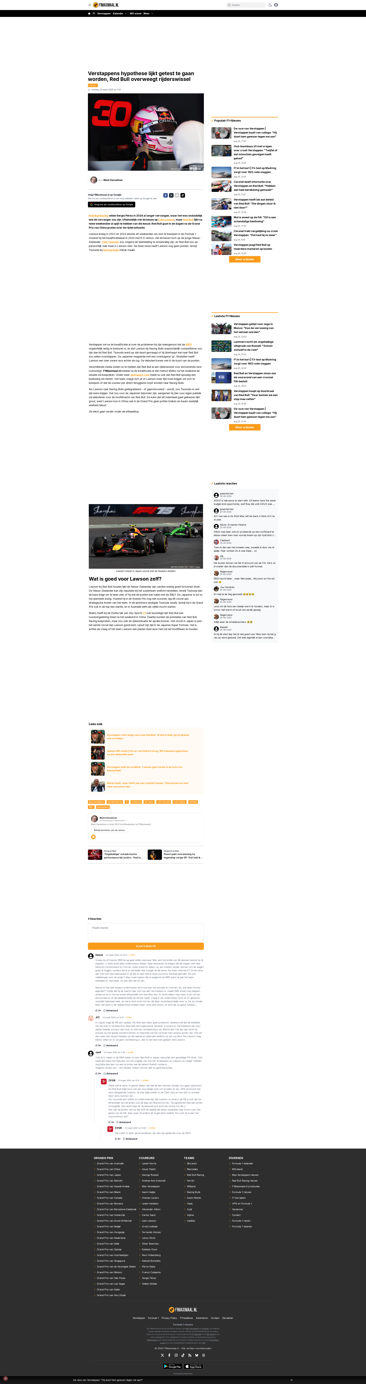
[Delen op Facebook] (165, 195)
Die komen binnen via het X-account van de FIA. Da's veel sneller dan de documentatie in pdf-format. (244, 565)
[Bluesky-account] (196, 1355)
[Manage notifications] (5, 1378)
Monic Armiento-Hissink (233, 525)
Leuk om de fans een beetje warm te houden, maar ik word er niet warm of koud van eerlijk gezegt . (244, 608)
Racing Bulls (111, 249)
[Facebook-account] (169, 1355)
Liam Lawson (166, 219)
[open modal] (276, 5)
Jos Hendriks (227, 587)
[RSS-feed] (190, 1355)
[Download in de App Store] (193, 1366)
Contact (215, 1318)
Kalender (118, 13)
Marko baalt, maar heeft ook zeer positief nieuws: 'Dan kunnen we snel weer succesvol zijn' (147, 785)
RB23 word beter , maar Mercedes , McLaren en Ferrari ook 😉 (244, 580)
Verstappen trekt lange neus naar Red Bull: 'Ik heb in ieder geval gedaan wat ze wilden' (148, 737)
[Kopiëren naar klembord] (182, 195)
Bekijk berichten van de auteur (109, 830)
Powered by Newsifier (183, 1374)
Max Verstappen (96, 802)
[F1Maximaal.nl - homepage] (106, 5)
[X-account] (162, 1355)
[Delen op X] (171, 195)
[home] (89, 13)
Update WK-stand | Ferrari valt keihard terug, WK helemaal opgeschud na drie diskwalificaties (147, 753)
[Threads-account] (203, 1355)
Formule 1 (93, 85)
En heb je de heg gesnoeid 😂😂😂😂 (234, 594)
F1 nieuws (136, 802)
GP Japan (149, 802)
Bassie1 (224, 627)
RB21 (189, 344)
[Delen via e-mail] (177, 195)
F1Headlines (186, 1318)
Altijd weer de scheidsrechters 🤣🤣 (233, 622)
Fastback (225, 540)
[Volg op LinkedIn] (93, 837)
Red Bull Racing (99, 215)
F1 (94, 13)
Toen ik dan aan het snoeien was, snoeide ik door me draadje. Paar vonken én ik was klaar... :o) (244, 549)
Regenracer (226, 571)
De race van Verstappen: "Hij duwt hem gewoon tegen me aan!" (108, 1380)
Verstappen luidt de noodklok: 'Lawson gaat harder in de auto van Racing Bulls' (144, 769)
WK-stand (135, 13)
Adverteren (202, 1318)
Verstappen (104, 13)
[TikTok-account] (183, 1355)
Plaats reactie (146, 946)
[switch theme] (270, 5)
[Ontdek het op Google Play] (172, 1366)
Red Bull (188, 219)
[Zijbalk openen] (89, 5)
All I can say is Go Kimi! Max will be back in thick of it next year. (244, 518)
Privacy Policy (169, 1318)
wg (221, 556)
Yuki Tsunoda (110, 241)
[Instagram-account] (176, 1355)
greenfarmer (227, 493)
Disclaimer (227, 1318)
